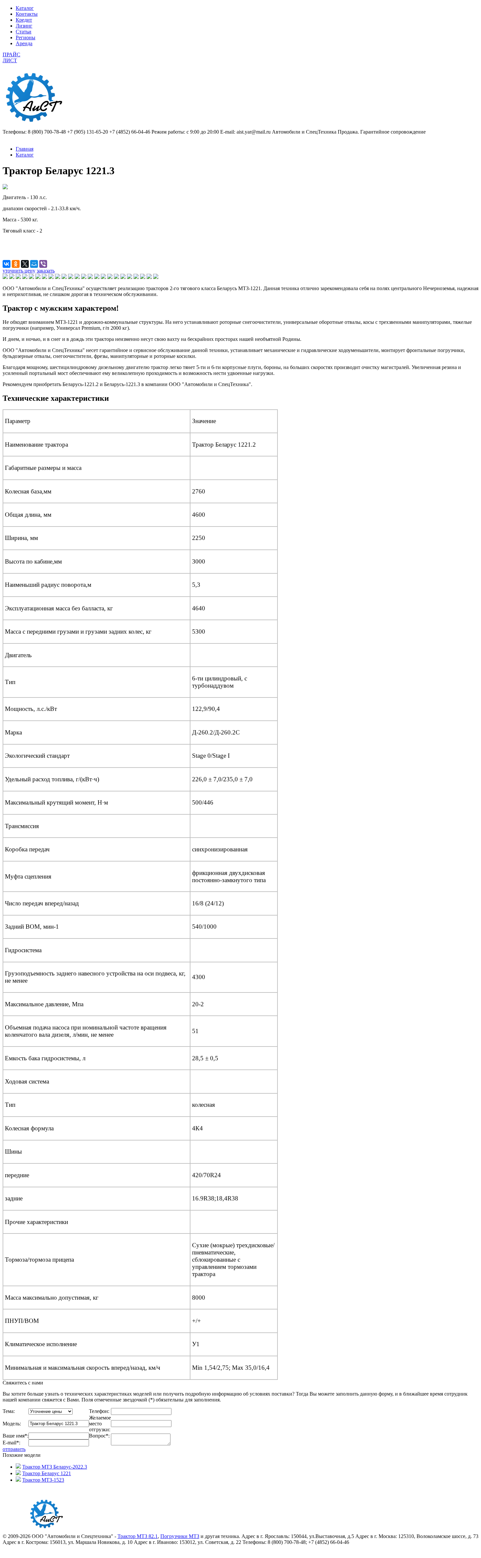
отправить (14, 1449)
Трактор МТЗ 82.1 (137, 1536)
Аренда (24, 43)
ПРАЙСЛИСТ (11, 57)
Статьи (23, 31)
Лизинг (24, 25)
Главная (24, 149)
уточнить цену (19, 270)
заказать (46, 270)
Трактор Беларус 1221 (46, 1473)
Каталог (25, 8)
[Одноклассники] (16, 264)
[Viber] (43, 264)
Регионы (25, 37)
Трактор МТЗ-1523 (43, 1480)
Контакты (27, 14)
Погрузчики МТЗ (179, 1536)
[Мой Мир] (34, 264)
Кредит (24, 20)
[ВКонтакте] (6, 264)
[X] (25, 264)
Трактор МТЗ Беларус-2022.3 (54, 1467)
